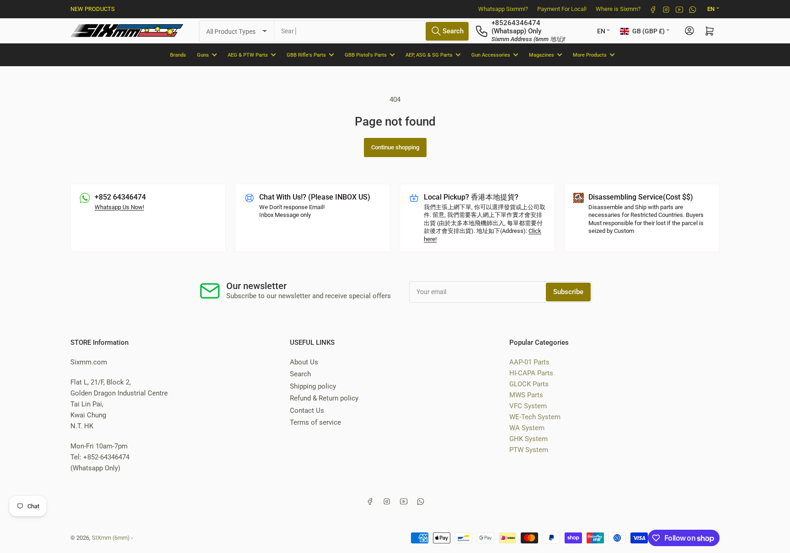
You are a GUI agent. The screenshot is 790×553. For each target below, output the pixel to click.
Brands (178, 55)
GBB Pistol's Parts (366, 55)
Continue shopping (395, 147)
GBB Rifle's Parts (306, 55)
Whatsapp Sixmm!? (503, 8)
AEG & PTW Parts (248, 55)
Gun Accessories (490, 55)
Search (300, 374)
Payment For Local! (562, 8)
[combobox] (372, 31)
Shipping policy (313, 386)
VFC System (528, 406)
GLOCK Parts (529, 384)
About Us (304, 362)
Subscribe (568, 292)
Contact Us (307, 410)
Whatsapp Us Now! (119, 207)
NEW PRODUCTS (92, 8)
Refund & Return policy (324, 398)
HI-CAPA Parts (531, 373)
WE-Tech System (534, 417)
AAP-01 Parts (529, 362)
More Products (590, 55)
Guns (203, 55)
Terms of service (315, 422)
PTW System (528, 450)
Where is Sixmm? (618, 8)
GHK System (528, 439)
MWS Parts (526, 395)
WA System (526, 428)
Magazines (541, 55)
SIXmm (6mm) (111, 537)
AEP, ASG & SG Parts (429, 55)
